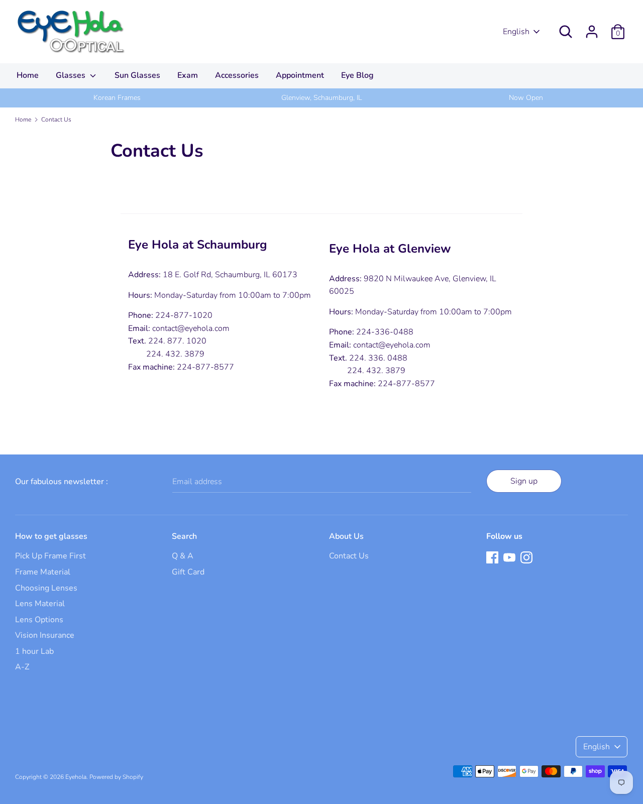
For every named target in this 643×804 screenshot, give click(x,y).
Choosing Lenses (46, 588)
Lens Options (39, 619)
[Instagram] (526, 556)
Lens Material (40, 603)
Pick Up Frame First (50, 555)
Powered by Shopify (116, 777)
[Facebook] (492, 556)
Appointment (300, 75)
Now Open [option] (526, 97)
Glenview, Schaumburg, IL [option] (321, 97)
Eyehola (75, 777)
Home (28, 75)
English (516, 31)
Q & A (182, 555)
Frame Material (42, 572)
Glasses (71, 75)
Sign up (524, 481)
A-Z (22, 666)
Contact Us (349, 555)
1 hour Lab (34, 651)
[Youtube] (509, 556)
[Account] (592, 27)
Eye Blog (357, 75)
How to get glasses (51, 536)
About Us (346, 536)
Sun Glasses (137, 75)
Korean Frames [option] (117, 97)
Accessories (237, 75)
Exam (187, 75)
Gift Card (188, 572)
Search (184, 536)
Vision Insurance (44, 635)
